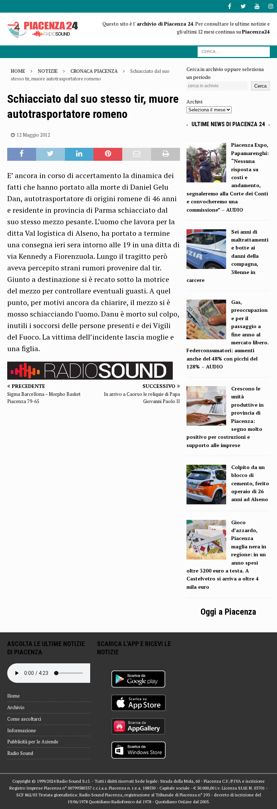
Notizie (48, 71)
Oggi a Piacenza (228, 612)
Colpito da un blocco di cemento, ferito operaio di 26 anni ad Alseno (250, 483)
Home (13, 696)
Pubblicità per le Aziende (32, 741)
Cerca (260, 86)
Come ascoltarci (24, 719)
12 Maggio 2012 (33, 135)
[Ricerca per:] (234, 51)
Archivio (16, 707)
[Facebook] (229, 6)
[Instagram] (270, 6)
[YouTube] (257, 6)
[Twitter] (243, 6)
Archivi (194, 101)
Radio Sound (20, 753)
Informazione (21, 730)
